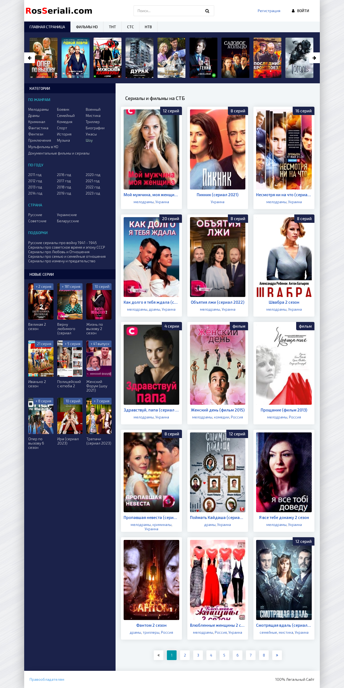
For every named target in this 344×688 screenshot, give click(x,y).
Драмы (34, 115)
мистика (286, 632)
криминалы (161, 524)
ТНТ (112, 26)
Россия (237, 417)
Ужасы (91, 134)
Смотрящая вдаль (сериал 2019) (284, 625)
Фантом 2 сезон (151, 625)
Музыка (63, 140)
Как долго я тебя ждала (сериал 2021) (151, 302)
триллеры (151, 632)
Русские (35, 215)
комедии (221, 417)
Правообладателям (47, 679)
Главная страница (47, 26)
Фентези (35, 134)
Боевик (63, 109)
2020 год (93, 175)
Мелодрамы (38, 109)
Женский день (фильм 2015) (218, 409)
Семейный (66, 115)
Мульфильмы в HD (43, 147)
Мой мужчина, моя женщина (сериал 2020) (151, 194)
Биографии (95, 128)
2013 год (35, 187)
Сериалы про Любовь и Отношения (58, 251)
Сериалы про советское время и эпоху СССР (66, 247)
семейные (268, 632)
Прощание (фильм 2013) (284, 409)
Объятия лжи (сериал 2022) (217, 302)
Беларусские (68, 221)
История (64, 134)
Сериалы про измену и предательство (61, 261)
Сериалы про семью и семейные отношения (67, 256)
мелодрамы (144, 202)
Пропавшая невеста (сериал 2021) (151, 517)
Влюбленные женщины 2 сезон (218, 625)
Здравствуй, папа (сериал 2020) (151, 409)
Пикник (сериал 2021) (217, 194)
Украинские (67, 215)
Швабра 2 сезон (284, 302)
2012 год (35, 181)
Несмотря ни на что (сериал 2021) (284, 194)
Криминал (36, 122)
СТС (130, 26)
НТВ (148, 26)
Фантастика (38, 128)
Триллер (93, 122)
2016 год (64, 175)
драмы (154, 309)
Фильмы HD (87, 26)
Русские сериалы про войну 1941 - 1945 (62, 242)
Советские (37, 221)
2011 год (35, 175)
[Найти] (207, 10)
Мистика (93, 115)
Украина (162, 202)
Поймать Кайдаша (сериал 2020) (218, 517)
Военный (93, 109)
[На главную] (60, 11)
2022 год (93, 187)
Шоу (89, 140)
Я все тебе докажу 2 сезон (284, 517)
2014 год (35, 193)
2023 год (93, 193)
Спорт (62, 128)
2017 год (64, 181)
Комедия (64, 122)
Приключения (39, 140)
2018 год (64, 187)
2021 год (93, 181)
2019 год (64, 193)
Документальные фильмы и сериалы (58, 153)
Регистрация (269, 10)
